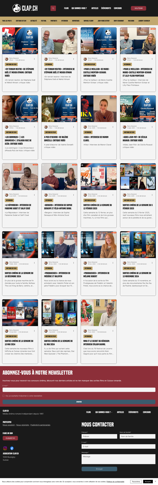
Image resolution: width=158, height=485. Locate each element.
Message (85, 452)
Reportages (75, 21)
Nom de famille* (125, 432)
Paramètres (136, 481)
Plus (139, 21)
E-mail (5, 386)
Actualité (34, 21)
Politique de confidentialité (115, 481)
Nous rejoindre (22, 425)
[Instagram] (5, 448)
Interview (64, 21)
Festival (43, 21)
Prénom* (85, 432)
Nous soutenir (9, 425)
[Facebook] (12, 448)
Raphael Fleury (88, 21)
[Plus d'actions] (35, 59)
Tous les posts (7, 21)
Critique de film (21, 21)
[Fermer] (155, 481)
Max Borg (131, 21)
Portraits (54, 21)
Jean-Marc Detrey (104, 21)
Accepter (148, 481)
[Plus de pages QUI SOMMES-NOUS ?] (87, 8)
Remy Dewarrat (119, 21)
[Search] (53, 8)
